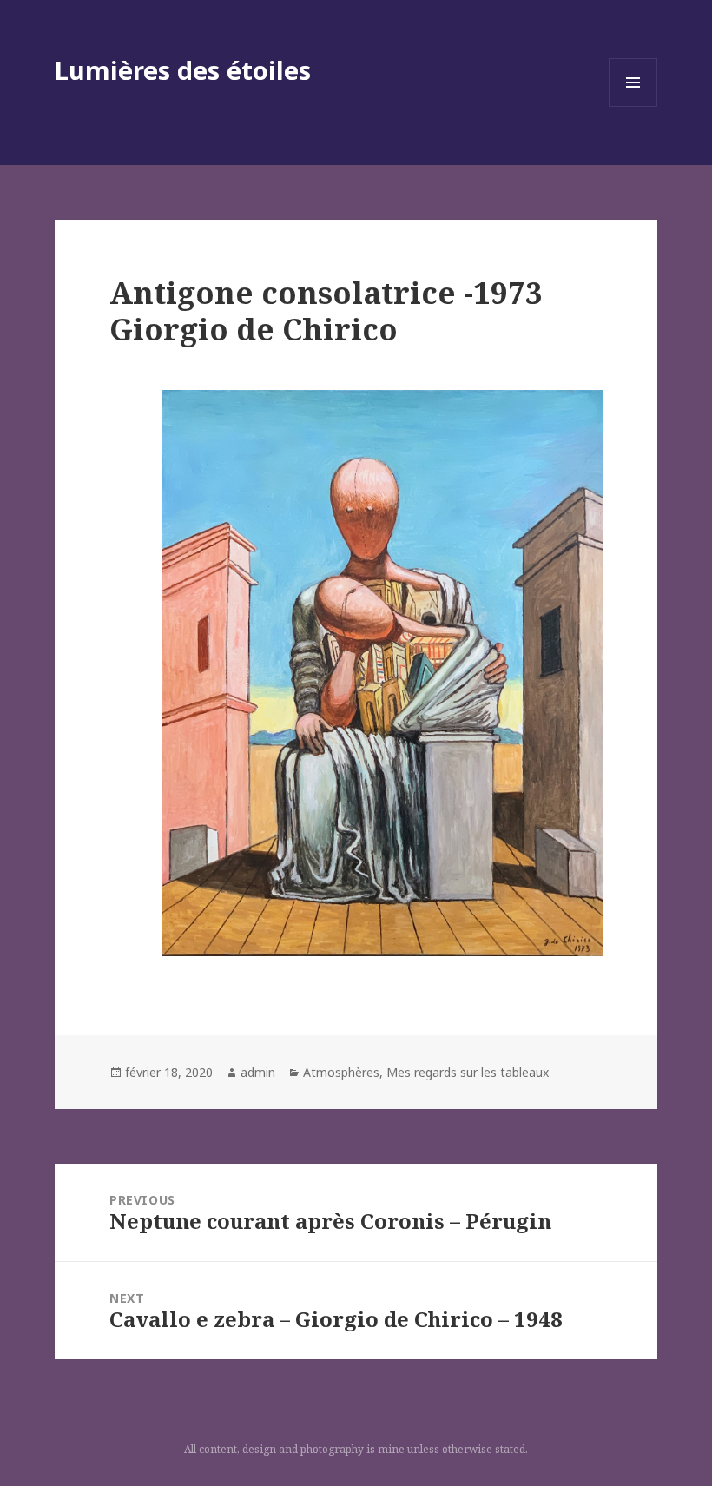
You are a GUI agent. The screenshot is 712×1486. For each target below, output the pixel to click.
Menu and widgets (633, 106)
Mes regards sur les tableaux (467, 1072)
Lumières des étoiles (183, 70)
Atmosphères (341, 1072)
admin (258, 1072)
